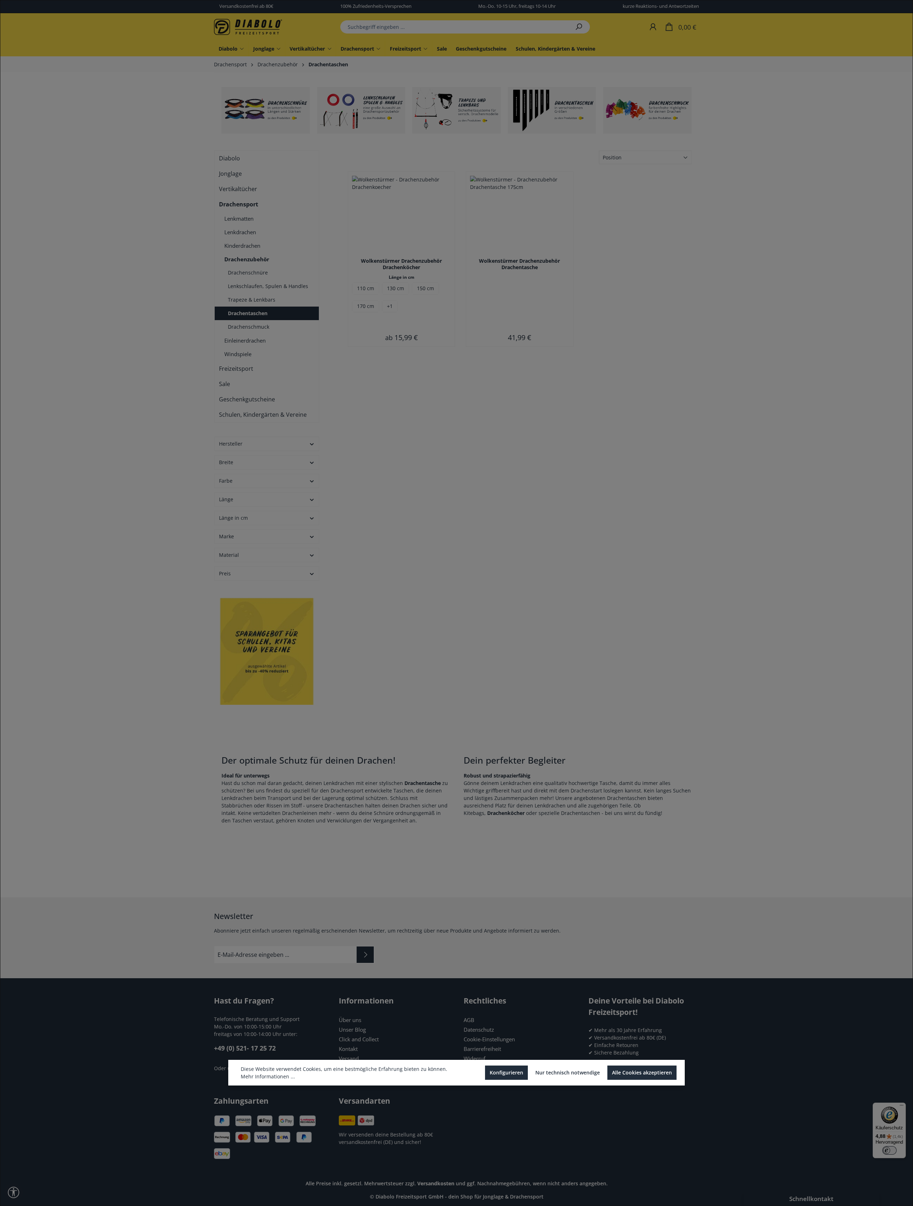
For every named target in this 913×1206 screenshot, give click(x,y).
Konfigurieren (506, 1072)
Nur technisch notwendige (567, 1072)
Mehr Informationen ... (268, 1076)
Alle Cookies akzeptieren (642, 1072)
